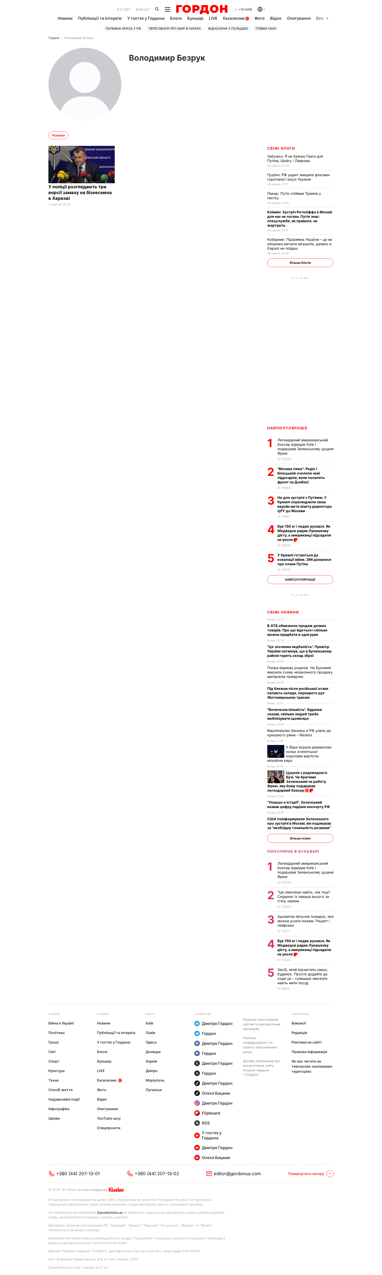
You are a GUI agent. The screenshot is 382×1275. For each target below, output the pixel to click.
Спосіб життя (60, 1090)
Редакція (299, 1032)
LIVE (213, 18)
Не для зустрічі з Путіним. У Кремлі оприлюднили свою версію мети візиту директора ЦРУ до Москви (304, 504)
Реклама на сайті (306, 1042)
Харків (151, 1061)
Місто (150, 1014)
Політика (56, 1032)
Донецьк (153, 1051)
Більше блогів (300, 262)
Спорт (53, 1061)
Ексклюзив (234, 18)
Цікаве (54, 1118)
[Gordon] (201, 9)
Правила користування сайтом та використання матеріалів (261, 1024)
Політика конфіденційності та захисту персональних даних (260, 1045)
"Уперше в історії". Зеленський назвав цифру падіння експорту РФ (299, 804)
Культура (56, 1071)
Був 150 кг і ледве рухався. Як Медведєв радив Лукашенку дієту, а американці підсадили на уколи (304, 533)
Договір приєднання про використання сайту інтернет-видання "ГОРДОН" (261, 1068)
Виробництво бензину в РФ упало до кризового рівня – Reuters (299, 732)
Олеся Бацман (216, 1093)
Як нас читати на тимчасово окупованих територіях (312, 1066)
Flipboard (211, 1113)
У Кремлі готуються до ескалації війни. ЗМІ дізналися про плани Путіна (304, 559)
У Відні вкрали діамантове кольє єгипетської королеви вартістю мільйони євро (299, 754)
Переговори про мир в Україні (175, 28)
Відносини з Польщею (228, 28)
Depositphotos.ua (109, 1212)
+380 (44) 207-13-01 (78, 1173)
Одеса (151, 1042)
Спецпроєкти (108, 1128)
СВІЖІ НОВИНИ (283, 612)
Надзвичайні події (64, 1099)
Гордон (53, 38)
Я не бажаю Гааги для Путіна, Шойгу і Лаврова (295, 158)
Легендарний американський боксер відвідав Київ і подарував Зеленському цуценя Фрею (305, 446)
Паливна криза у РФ (123, 28)
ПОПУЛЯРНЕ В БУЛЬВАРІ (293, 851)
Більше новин (300, 838)
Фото (259, 18)
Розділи (103, 1014)
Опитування (299, 18)
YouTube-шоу (109, 1118)
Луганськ (154, 1090)
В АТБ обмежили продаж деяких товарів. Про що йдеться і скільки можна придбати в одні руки (297, 630)
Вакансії (299, 1023)
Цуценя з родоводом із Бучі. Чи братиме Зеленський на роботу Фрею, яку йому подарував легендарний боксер (297, 781)
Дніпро (152, 1071)
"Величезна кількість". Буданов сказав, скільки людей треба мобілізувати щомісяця (294, 714)
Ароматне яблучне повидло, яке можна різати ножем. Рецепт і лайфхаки (305, 921)
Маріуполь (155, 1080)
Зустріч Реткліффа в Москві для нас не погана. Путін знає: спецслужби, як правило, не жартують (299, 219)
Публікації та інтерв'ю (100, 18)
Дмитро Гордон (217, 1023)
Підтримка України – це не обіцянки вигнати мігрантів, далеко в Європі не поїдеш (299, 244)
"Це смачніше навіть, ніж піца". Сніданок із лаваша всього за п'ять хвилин (304, 896)
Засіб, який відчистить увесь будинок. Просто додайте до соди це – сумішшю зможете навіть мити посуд (302, 976)
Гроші (53, 1042)
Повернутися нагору (306, 1173)
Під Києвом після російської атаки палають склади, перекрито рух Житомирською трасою (297, 693)
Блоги (176, 18)
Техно (53, 1080)
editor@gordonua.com (237, 1173)
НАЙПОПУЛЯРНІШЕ (287, 428)
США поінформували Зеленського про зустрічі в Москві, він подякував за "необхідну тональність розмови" (299, 823)
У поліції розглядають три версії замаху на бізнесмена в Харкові (80, 192)
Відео (275, 18)
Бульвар (195, 18)
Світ (52, 1051)
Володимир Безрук (79, 38)
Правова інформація (309, 1051)
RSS (206, 1123)
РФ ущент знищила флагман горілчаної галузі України (298, 177)
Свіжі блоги (281, 148)
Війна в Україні (61, 1023)
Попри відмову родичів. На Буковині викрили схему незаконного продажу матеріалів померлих (300, 672)
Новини (65, 18)
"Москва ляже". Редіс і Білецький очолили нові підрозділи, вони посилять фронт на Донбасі (301, 475)
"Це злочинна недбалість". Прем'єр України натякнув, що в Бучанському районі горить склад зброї (299, 651)
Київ (149, 1023)
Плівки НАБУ (266, 28)
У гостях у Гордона (145, 18)
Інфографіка (58, 1109)
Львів (150, 1032)
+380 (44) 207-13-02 (157, 1173)
